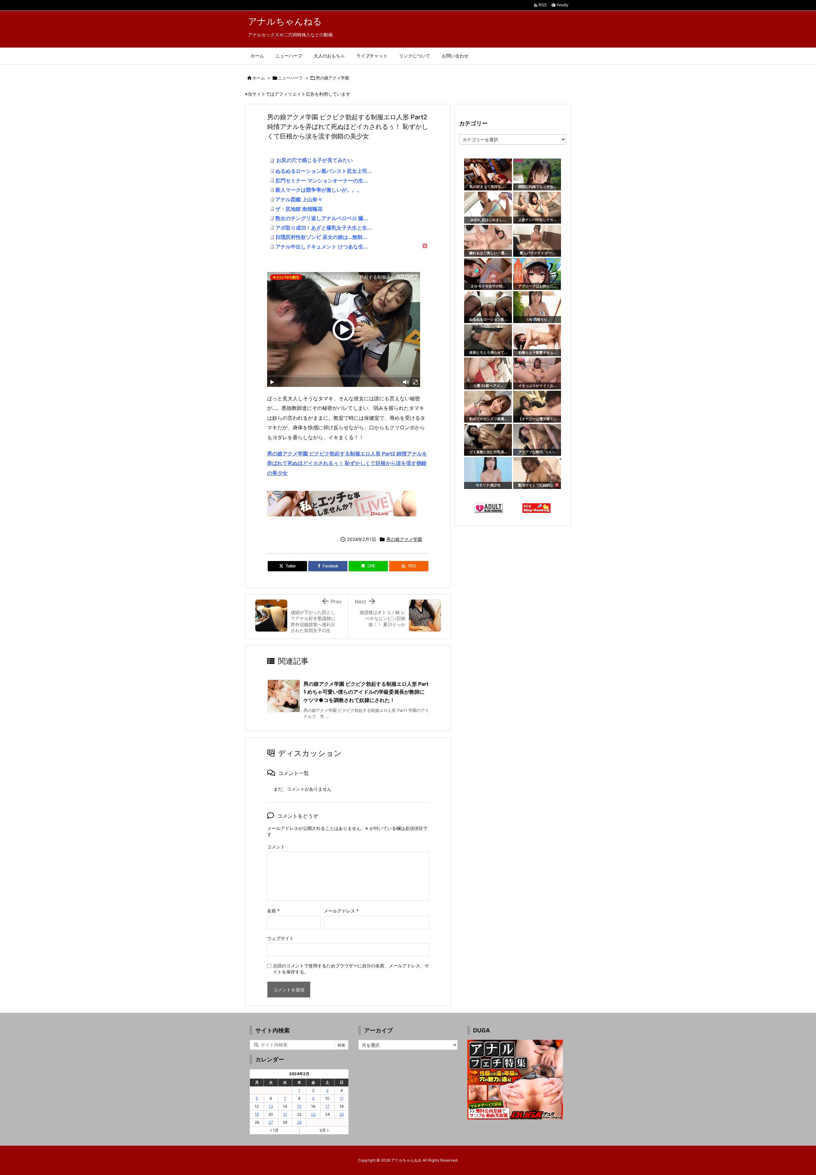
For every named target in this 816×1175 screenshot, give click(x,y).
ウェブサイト (280, 938)
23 (313, 1114)
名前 (273, 910)
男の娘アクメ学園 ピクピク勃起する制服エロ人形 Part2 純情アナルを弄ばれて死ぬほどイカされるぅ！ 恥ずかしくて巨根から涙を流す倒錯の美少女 (347, 463)
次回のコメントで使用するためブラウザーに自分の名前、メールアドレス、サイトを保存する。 (351, 968)
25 (341, 1114)
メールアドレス (341, 910)
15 (299, 1106)
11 (342, 1098)
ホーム (258, 77)
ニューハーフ (290, 77)
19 (257, 1114)
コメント (276, 846)
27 (271, 1122)
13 (271, 1106)
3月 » (324, 1130)
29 (299, 1122)
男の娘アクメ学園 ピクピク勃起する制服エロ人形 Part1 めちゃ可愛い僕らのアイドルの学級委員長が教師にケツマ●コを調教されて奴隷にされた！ (365, 692)
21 (285, 1114)
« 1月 (274, 1130)
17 (327, 1106)
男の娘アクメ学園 (332, 77)
